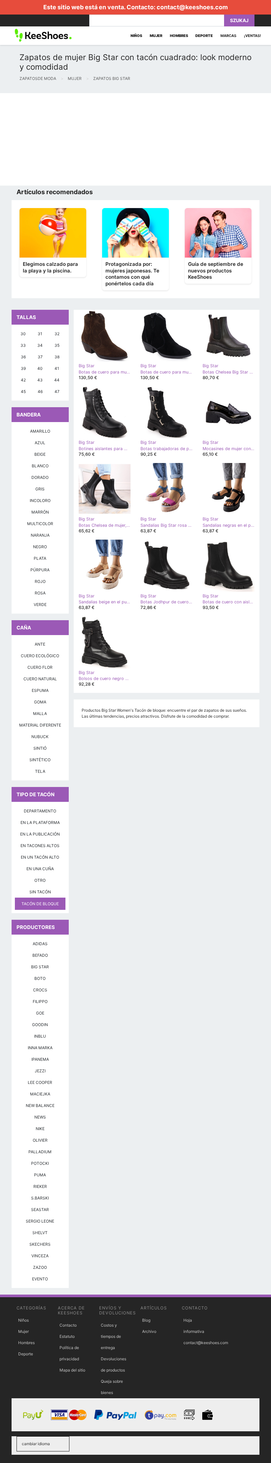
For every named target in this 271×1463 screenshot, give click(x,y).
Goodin (40, 1024)
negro (40, 546)
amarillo (40, 431)
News (40, 1117)
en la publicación (40, 834)
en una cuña (40, 868)
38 (57, 356)
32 (57, 333)
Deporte (25, 1353)
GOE (40, 1013)
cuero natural (40, 678)
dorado (40, 477)
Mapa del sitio (72, 1370)
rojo (40, 581)
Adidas (40, 943)
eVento (40, 1278)
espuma (40, 690)
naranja (40, 535)
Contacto (68, 1325)
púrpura (40, 569)
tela (40, 771)
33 (23, 345)
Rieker (40, 1186)
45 (23, 391)
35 (57, 345)
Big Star (40, 966)
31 (40, 333)
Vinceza (40, 1255)
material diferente (40, 725)
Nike (40, 1128)
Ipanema (40, 1059)
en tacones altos (39, 845)
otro (40, 880)
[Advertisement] (135, 139)
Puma (40, 1174)
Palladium (40, 1151)
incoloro (40, 500)
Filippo (40, 1001)
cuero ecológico (40, 655)
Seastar (40, 1209)
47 (57, 391)
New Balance (40, 1105)
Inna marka (40, 1047)
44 (56, 379)
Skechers (40, 1244)
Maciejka (40, 1093)
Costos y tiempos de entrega (111, 1336)
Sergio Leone (40, 1221)
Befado (40, 955)
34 (40, 345)
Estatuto (67, 1336)
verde (40, 604)
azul (40, 442)
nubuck (40, 736)
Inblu (40, 1036)
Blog (146, 1320)
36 (23, 356)
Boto (40, 978)
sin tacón (40, 891)
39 (23, 368)
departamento (40, 810)
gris (40, 488)
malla (40, 713)
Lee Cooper (40, 1082)
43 (40, 379)
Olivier (40, 1140)
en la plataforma (40, 822)
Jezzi (40, 1070)
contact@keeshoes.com (192, 7)
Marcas (228, 35)
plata (40, 558)
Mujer (23, 1331)
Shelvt (40, 1232)
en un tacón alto (40, 857)
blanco (40, 465)
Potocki (40, 1163)
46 (40, 391)
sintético (40, 759)
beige (40, 454)
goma (40, 701)
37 (40, 356)
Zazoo (40, 1267)
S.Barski (40, 1197)
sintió (40, 748)
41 (57, 368)
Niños (23, 1320)
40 (40, 368)
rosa (40, 592)
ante (40, 644)
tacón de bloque (40, 903)
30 (23, 333)
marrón (40, 512)
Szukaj (239, 20)
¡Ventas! (252, 35)
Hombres (26, 1342)
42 (23, 379)
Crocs (40, 989)
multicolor (40, 523)
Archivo (149, 1331)
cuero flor (40, 667)
